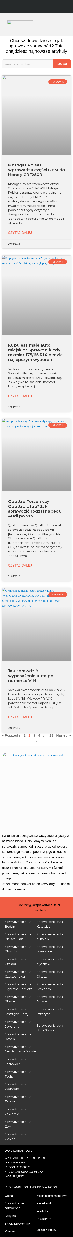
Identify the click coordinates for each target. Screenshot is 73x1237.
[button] (56, 24)
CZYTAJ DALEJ (20, 233)
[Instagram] (36, 6)
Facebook (44, 1203)
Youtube (43, 1211)
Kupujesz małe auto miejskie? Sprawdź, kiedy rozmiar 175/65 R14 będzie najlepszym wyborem (35, 352)
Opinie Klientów (46, 1229)
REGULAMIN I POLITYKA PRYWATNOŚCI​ (31, 1187)
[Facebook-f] (29, 6)
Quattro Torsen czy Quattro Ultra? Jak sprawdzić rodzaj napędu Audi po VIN (35, 509)
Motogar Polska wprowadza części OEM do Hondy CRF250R (36, 170)
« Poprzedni (11, 735)
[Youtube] (44, 6)
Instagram (44, 1219)
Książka (10, 1216)
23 (51, 735)
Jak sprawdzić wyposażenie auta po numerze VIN (30, 675)
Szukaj (62, 64)
